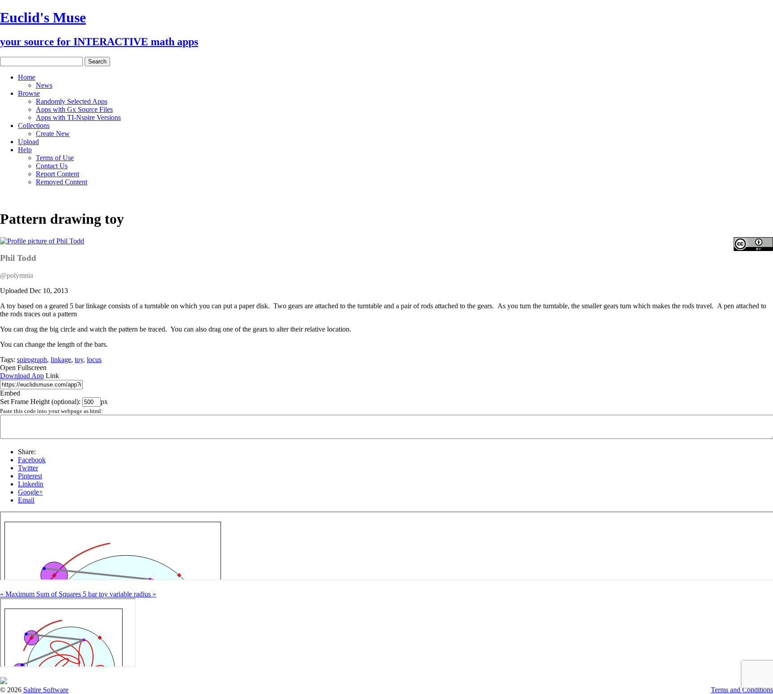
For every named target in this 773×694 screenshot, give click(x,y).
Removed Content (61, 182)
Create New (53, 133)
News (44, 85)
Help (25, 149)
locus (94, 359)
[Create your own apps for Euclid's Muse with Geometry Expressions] (3, 681)
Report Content (57, 174)
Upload (28, 141)
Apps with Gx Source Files (74, 109)
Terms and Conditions (742, 690)
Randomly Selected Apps (71, 101)
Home (26, 77)
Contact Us (52, 166)
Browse (29, 93)
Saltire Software (45, 690)
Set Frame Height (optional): (41, 401)
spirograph (32, 359)
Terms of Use (55, 158)
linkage (61, 359)
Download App (22, 375)
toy (79, 359)
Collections (34, 125)
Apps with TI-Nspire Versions (78, 117)
